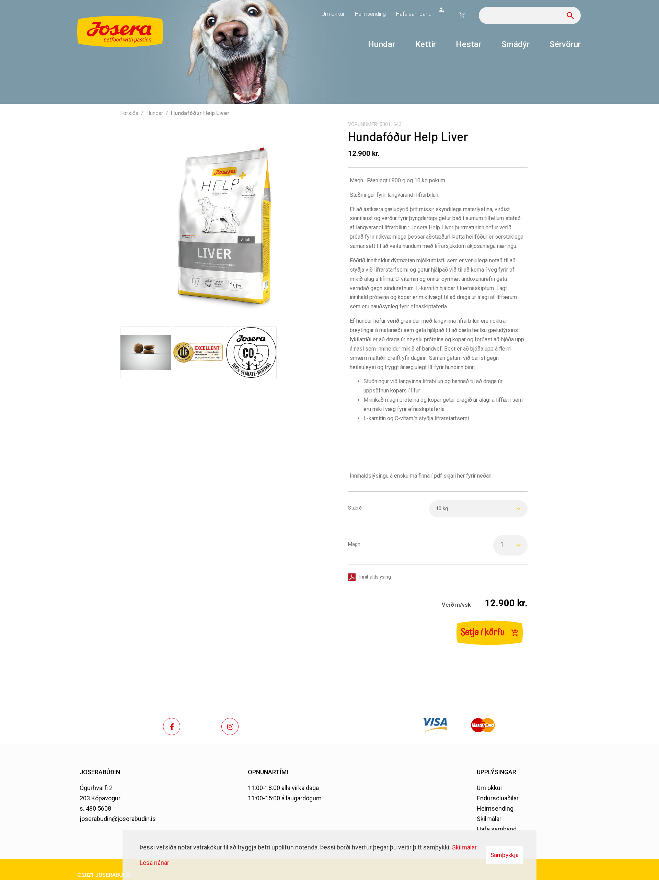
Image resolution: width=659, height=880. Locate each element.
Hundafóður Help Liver (200, 113)
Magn (354, 544)
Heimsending (495, 808)
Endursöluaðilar (498, 798)
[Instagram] (230, 726)
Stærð (355, 508)
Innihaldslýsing (375, 577)
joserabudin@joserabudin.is (118, 818)
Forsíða (129, 113)
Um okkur (489, 787)
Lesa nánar (154, 862)
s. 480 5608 (95, 808)
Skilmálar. (465, 847)
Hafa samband (497, 829)
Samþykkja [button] (504, 855)
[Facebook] (171, 726)
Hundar (154, 113)
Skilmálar (489, 818)
